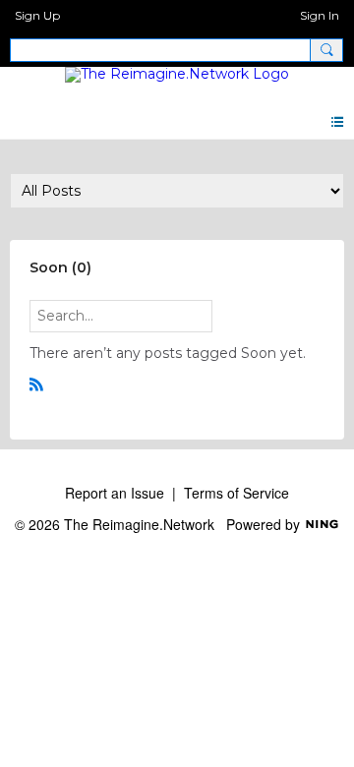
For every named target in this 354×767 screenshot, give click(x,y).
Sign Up (37, 15)
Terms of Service (236, 492)
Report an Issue (114, 492)
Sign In (319, 15)
